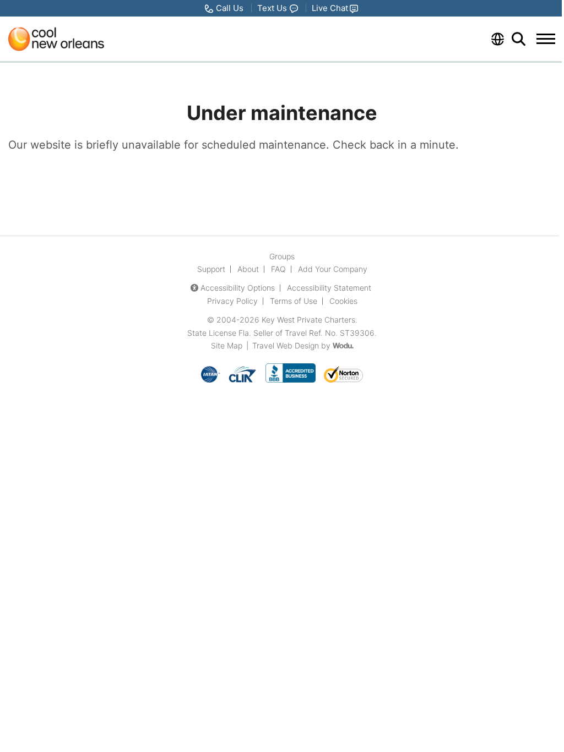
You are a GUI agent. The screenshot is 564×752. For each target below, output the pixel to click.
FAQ (278, 269)
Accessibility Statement (329, 287)
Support (211, 269)
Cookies (343, 301)
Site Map (226, 345)
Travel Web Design (285, 345)
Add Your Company (332, 269)
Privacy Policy (232, 301)
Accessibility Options (237, 287)
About (248, 269)
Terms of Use (293, 301)
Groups (282, 256)
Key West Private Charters (308, 319)
